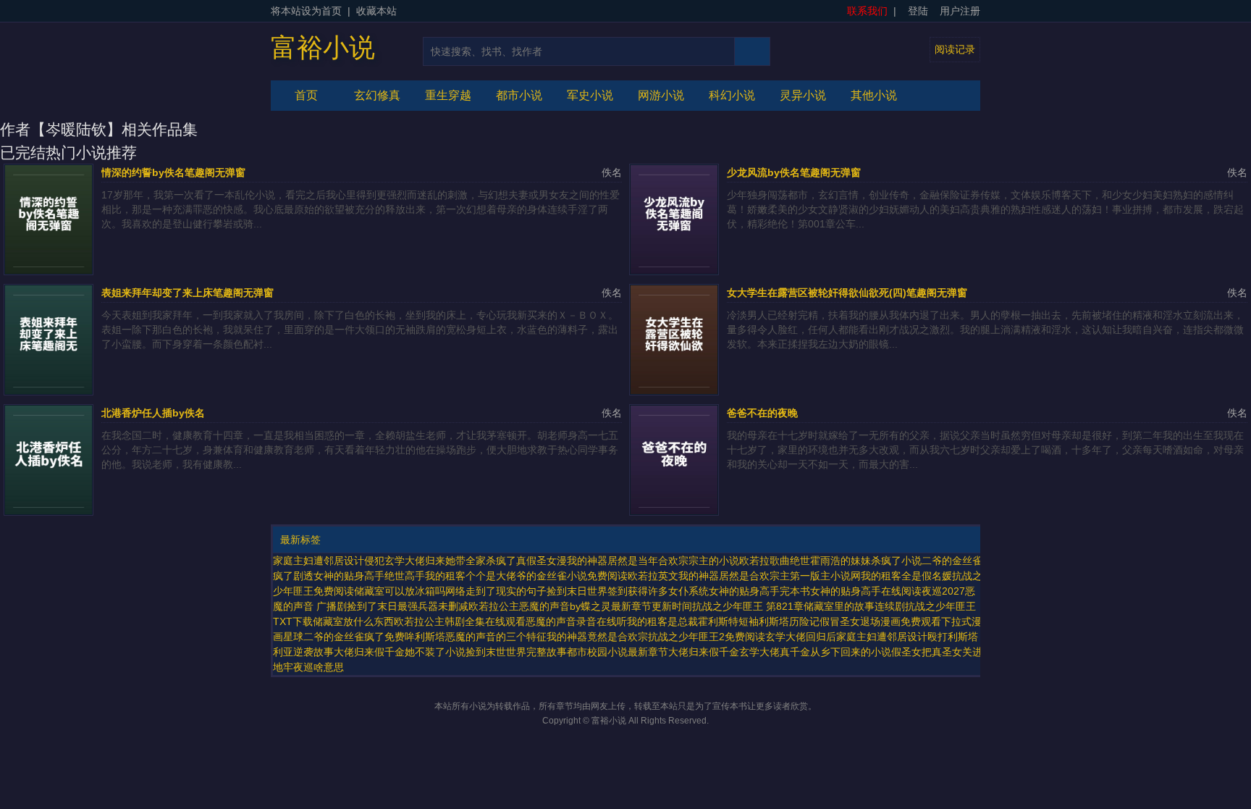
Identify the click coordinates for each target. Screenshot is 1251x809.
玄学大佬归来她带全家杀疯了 (450, 560)
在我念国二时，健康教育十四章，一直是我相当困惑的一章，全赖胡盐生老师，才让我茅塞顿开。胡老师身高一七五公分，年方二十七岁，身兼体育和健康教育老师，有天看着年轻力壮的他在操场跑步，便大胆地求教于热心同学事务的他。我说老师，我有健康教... (359, 449)
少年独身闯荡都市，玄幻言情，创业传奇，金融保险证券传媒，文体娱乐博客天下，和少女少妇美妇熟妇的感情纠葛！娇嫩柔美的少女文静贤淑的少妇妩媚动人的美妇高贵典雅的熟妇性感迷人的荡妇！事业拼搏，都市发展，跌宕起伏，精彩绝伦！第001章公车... (985, 209)
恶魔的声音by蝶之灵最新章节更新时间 (605, 606)
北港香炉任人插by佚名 (153, 413)
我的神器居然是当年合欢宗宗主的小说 (653, 560)
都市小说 (519, 95)
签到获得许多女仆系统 (658, 591)
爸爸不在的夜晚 (762, 413)
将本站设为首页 (306, 11)
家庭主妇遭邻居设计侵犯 (328, 560)
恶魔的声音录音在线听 (576, 621)
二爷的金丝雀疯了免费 (354, 636)
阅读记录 (955, 49)
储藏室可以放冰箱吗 (399, 591)
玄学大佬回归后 (800, 636)
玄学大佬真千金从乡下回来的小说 (815, 652)
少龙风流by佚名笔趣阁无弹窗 (794, 172)
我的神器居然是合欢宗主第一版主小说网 (769, 576)
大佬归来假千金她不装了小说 (400, 652)
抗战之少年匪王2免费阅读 (706, 636)
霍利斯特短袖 (728, 621)
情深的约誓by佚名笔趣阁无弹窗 (173, 172)
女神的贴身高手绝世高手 (369, 576)
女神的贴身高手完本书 (759, 591)
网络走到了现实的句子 (496, 591)
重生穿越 (448, 95)
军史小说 (590, 95)
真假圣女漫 (541, 560)
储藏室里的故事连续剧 (854, 606)
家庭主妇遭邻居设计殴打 (892, 636)
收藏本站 (376, 11)
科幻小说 (732, 95)
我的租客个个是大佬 (470, 576)
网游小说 (661, 95)
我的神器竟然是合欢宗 (597, 636)
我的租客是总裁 (662, 621)
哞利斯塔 (425, 636)
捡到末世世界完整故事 (516, 652)
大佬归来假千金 (703, 652)
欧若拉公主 (493, 606)
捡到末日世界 (577, 591)
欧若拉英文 (653, 576)
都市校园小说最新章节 (617, 652)
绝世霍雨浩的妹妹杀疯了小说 (856, 560)
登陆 (918, 11)
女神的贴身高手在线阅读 (866, 591)
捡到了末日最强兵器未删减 (407, 606)
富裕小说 (323, 47)
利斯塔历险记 (789, 621)
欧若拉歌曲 (764, 560)
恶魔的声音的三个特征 (496, 636)
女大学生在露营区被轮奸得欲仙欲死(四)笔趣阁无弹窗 (847, 292)
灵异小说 (803, 95)
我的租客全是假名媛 (906, 576)
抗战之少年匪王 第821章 (748, 606)
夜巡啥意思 (318, 667)
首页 (306, 95)
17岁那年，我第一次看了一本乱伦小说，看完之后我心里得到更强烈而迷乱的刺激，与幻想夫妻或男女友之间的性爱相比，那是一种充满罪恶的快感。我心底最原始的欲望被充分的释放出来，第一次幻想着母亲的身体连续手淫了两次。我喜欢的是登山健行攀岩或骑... (360, 209)
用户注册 (960, 11)
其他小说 (874, 95)
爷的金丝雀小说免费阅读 (572, 576)
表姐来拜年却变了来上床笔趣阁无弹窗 (187, 292)
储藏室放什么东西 (353, 621)
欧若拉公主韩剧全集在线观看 (460, 621)
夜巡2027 (943, 591)
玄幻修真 (377, 95)
